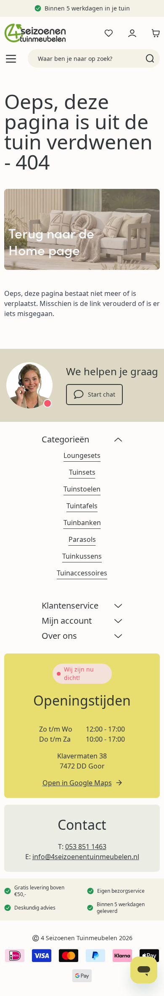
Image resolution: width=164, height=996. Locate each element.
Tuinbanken (82, 522)
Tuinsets (82, 472)
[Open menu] (11, 58)
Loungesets (82, 455)
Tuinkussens (82, 556)
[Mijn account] (132, 33)
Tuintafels (82, 505)
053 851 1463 (85, 846)
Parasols (82, 539)
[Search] (150, 58)
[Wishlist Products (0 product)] (108, 33)
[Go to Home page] (35, 33)
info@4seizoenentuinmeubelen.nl (85, 856)
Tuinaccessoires (82, 573)
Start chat (101, 394)
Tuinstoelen (82, 489)
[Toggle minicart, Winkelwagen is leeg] (153, 33)
